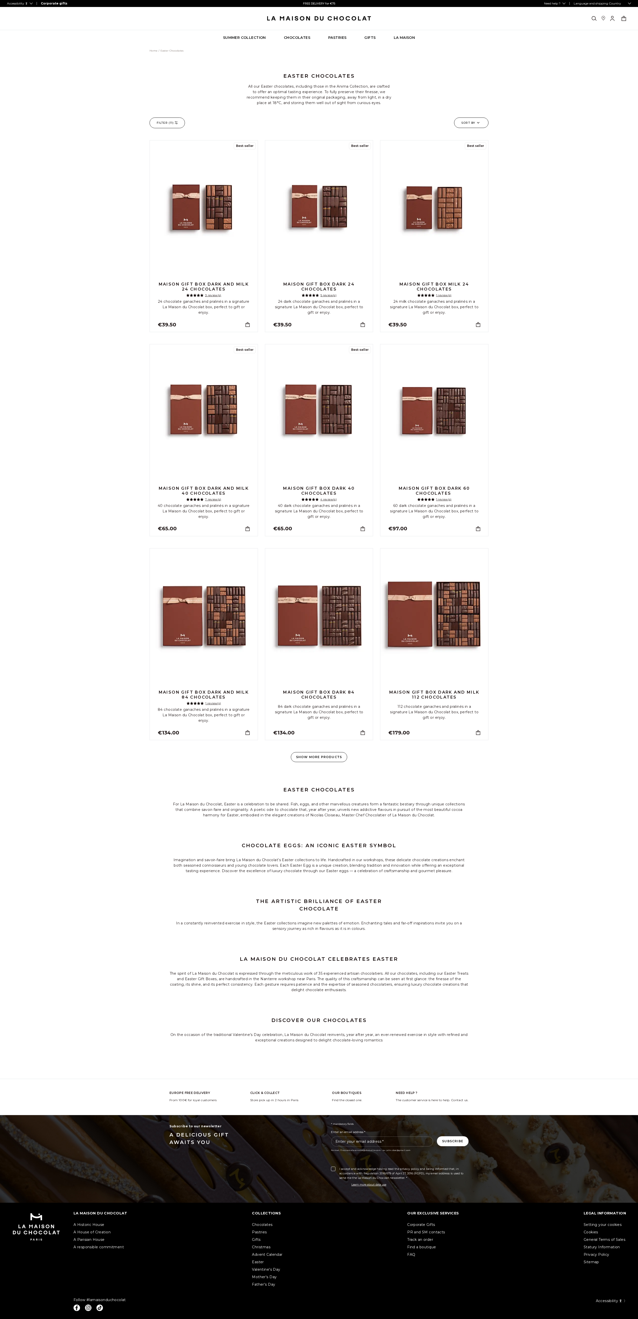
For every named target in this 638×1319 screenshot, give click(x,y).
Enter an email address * (348, 1132)
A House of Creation (92, 1232)
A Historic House (89, 1224)
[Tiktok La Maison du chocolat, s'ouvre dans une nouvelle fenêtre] (99, 1308)
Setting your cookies (603, 1224)
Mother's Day (264, 1277)
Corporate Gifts (421, 1224)
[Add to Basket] (247, 324)
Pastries (259, 1232)
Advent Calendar (267, 1254)
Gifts (256, 1239)
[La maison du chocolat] (319, 18)
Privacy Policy (596, 1254)
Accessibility (607, 1301)
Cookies (591, 1232)
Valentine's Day (266, 1269)
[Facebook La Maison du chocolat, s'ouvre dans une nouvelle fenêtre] (77, 1308)
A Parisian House (89, 1239)
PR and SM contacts (426, 1232)
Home (154, 50)
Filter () (165, 122)
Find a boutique (421, 1247)
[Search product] (594, 18)
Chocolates (262, 1224)
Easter (258, 1262)
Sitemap (591, 1262)
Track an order (420, 1239)
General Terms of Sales (604, 1239)
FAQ (411, 1254)
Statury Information (602, 1247)
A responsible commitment (99, 1247)
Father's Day (263, 1284)
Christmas (261, 1247)
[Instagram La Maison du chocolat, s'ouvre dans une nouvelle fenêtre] (88, 1308)
